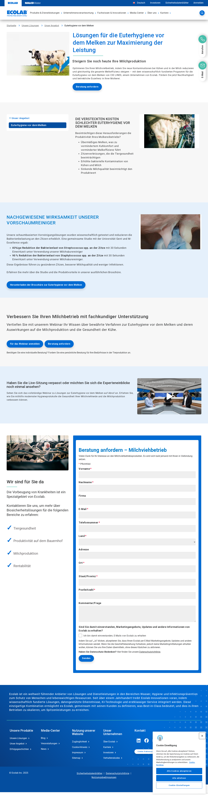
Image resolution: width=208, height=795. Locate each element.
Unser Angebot (51, 25)
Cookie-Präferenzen (146, 751)
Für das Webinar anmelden (25, 343)
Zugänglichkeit (79, 741)
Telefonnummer (88, 522)
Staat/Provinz (87, 576)
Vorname (84, 468)
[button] (61, 13)
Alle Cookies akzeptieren (179, 771)
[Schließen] (202, 736)
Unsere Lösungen (30, 25)
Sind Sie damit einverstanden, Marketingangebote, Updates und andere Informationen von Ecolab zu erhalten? (134, 628)
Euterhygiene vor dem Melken (28, 125)
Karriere (107, 747)
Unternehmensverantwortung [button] (78, 12)
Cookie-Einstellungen (179, 785)
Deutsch (141, 2)
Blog (43, 738)
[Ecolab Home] (17, 14)
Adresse (84, 549)
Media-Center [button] (137, 12)
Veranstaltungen (49, 743)
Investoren (155, 2)
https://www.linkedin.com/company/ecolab (138, 740)
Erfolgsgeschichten (19, 749)
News (43, 749)
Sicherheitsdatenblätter (176, 2)
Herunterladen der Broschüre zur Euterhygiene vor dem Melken (46, 284)
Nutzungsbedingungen (104, 777)
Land (82, 535)
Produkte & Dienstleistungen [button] (45, 12)
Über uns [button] (152, 12)
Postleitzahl (86, 589)
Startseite (11, 25)
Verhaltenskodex (111, 758)
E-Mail (82, 509)
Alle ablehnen (179, 778)
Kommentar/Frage (90, 603)
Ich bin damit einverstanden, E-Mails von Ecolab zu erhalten (114, 635)
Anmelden (198, 2)
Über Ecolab (109, 741)
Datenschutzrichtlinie (149, 651)
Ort (81, 562)
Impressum (77, 752)
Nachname (85, 482)
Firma (82, 495)
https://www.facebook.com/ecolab (146, 740)
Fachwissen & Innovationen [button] (111, 12)
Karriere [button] (164, 12)
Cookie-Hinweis (79, 747)
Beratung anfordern (87, 86)
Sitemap (76, 758)
